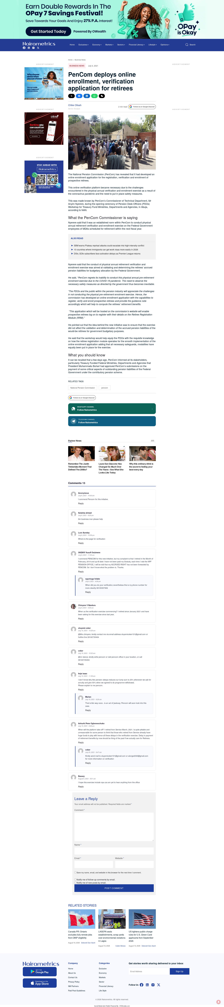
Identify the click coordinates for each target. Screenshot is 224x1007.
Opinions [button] (164, 44)
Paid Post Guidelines (76, 990)
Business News (80, 60)
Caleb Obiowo (121, 946)
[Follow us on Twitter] (38, 47)
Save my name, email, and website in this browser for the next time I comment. (109, 872)
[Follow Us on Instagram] (153, 984)
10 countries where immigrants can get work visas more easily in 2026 (106, 249)
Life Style (102, 990)
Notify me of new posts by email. (91, 882)
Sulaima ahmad (85, 512)
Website (119, 858)
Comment (79, 809)
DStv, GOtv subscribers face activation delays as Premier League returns (107, 253)
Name (77, 844)
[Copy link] (102, 96)
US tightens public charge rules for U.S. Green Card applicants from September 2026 (141, 936)
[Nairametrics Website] (39, 43)
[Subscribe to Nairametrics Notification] (218, 1002)
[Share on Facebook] (79, 96)
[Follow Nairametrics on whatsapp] (43, 177)
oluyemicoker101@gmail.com (133, 634)
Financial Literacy (106, 986)
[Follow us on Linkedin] (28, 47)
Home (72, 44)
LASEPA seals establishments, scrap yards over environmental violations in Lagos (111, 936)
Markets (102, 977)
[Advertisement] (180, 83)
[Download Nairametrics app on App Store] (40, 983)
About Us (72, 973)
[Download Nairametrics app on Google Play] (40, 971)
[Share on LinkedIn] (86, 96)
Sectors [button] (120, 44)
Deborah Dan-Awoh (88, 943)
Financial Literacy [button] (136, 44)
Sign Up (179, 971)
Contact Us (72, 977)
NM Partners (73, 986)
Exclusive (103, 968)
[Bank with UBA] (43, 128)
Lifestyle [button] (152, 44)
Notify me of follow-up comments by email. (96, 879)
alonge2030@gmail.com (138, 756)
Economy (103, 973)
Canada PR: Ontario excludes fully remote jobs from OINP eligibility (80, 934)
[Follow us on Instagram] (33, 47)
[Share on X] (71, 96)
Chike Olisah (74, 105)
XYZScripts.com (125, 1006)
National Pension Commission (82, 387)
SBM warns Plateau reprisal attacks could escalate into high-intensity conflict (109, 245)
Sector (101, 981)
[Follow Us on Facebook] (141, 984)
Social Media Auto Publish (102, 1006)
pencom (104, 387)
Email (77, 858)
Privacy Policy (73, 981)
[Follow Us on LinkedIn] (147, 984)
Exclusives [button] (83, 44)
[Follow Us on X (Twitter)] (158, 984)
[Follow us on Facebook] (24, 47)
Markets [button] (108, 44)
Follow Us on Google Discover (144, 106)
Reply (81, 503)
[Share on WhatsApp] (94, 96)
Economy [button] (96, 44)
